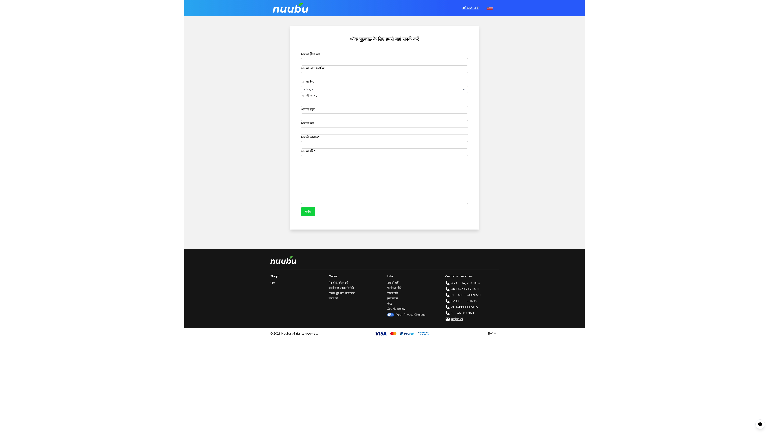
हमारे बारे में (392, 298)
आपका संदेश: (308, 151)
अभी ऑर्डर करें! (470, 8)
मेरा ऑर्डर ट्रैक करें (338, 282)
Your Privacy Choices (410, 315)
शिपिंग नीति (392, 293)
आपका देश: (307, 82)
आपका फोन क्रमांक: (313, 68)
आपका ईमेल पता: (310, 54)
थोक (272, 282)
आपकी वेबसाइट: (310, 137)
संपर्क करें (333, 298)
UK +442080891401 (465, 289)
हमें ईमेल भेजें (457, 319)
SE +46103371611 (462, 313)
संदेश (308, 211)
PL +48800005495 (464, 307)
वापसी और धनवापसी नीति (341, 288)
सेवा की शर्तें (392, 282)
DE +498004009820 (466, 295)
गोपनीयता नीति (394, 288)
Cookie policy (396, 309)
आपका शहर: (308, 109)
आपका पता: (307, 123)
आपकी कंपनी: (309, 95)
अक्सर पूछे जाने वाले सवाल (342, 293)
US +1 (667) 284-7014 (465, 283)
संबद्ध (389, 303)
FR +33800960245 (464, 301)
